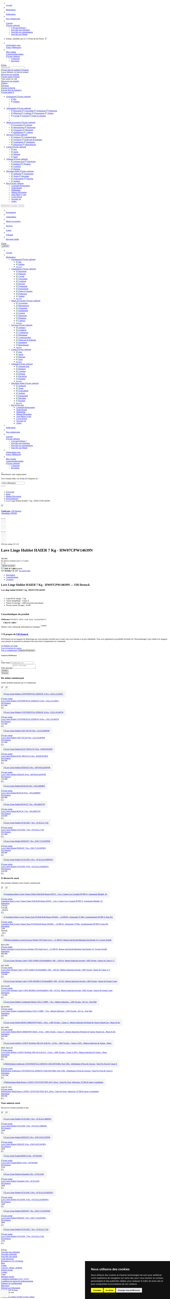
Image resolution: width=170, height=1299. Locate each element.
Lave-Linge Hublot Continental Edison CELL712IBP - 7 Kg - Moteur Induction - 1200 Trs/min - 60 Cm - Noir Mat (46, 1011)
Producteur (52, 111)
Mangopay (5, 1286)
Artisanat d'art (19, 161)
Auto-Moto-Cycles (18, 195)
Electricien (31, 161)
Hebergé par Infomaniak (10, 1288)
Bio (14, 99)
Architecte (17, 140)
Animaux (17, 137)
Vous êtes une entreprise (10, 1252)
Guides (4, 1265)
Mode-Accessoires (14, 122)
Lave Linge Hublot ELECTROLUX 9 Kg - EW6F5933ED (24, 756)
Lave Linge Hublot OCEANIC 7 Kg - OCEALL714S (22, 830)
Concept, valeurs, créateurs (11, 1268)
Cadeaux (29, 132)
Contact (4, 1272)
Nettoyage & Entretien (33, 140)
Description (10, 575)
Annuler (4, 670)
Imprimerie (30, 142)
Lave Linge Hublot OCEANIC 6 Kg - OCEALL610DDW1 (25, 867)
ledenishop (5, 903)
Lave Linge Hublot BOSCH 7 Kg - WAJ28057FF (21, 811)
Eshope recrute (7, 1270)
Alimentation (11, 108)
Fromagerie (41, 111)
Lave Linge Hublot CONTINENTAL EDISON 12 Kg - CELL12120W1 (30, 701)
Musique (16, 154)
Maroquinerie (19, 127)
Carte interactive (7, 1259)
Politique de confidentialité (11, 1283)
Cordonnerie (18, 142)
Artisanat (10, 159)
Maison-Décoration (19, 192)
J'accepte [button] (97, 1290)
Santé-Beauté (16, 188)
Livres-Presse (16, 197)
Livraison (9, 579)
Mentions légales (7, 1277)
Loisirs (9, 147)
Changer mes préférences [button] (129, 1290)
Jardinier (16, 181)
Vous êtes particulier (9, 1254)
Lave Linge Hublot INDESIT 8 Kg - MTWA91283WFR (23, 774)
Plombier (27, 164)
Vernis (16, 176)
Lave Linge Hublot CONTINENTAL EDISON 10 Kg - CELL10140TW (30, 719)
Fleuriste (29, 179)
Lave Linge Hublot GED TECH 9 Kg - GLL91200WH (23, 738)
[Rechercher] (8, 88)
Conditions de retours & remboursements (17, 1281)
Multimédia (15, 190)
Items (8, 494)
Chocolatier (29, 111)
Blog (3, 1263)
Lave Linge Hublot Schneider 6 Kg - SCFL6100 (20, 1181)
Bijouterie (29, 130)
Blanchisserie (30, 145)
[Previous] (3, 689)
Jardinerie (17, 174)
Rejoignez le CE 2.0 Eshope (12, 1261)
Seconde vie (16, 199)
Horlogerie (31, 127)
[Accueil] (10, 492)
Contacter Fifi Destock (26, 650)
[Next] (7, 689)
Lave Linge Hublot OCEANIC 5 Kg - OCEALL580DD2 (24, 1126)
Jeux (15, 149)
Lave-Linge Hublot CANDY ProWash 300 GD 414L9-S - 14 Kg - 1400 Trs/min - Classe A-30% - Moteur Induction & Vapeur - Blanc (54, 1052)
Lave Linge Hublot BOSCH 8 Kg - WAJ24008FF (21, 793)
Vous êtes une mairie (9, 1256)
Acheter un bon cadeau (25, 1297)
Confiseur (27, 113)
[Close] (2, 472)
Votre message (6, 668)
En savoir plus (24, 571)
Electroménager (12, 499)
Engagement (11, 97)
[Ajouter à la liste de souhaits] (7, 699)
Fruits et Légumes (38, 116)
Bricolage (25, 176)
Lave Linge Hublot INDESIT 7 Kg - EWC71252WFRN (23, 848)
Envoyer (5, 673)
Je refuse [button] (109, 1290)
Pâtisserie (17, 113)
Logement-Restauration (20, 186)
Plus (8, 183)
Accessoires (18, 125)
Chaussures (18, 130)
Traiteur (50, 113)
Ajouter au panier (8, 566)
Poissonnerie (39, 113)
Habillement (18, 132)
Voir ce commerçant (9, 650)
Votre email (5, 663)
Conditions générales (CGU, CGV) (15, 1279)
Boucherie (17, 111)
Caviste (16, 116)
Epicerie (25, 116)
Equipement (28, 174)
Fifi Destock (22, 634)
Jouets (15, 152)
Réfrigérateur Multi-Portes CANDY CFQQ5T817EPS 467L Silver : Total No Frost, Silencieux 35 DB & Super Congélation (50, 1091)
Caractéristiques (12, 577)
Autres (14, 201)
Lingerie (28, 125)
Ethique (16, 102)
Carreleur (17, 166)
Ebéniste (16, 169)
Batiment (17, 164)
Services (10, 135)
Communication (29, 137)
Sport (15, 157)
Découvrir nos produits (10, 74)
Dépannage (18, 145)
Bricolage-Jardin (13, 171)
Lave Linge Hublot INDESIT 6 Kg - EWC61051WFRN (23, 1144)
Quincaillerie (18, 179)
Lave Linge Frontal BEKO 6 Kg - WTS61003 (19, 1163)
